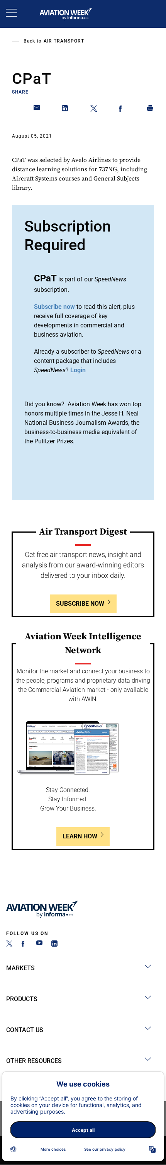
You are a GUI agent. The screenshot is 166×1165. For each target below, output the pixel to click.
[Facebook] (24, 944)
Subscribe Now (80, 603)
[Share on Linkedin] (65, 109)
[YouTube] (39, 944)
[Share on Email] (37, 109)
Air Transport (64, 41)
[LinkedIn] (54, 944)
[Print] (150, 109)
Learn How (80, 836)
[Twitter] (9, 944)
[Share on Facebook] (122, 109)
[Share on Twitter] (93, 109)
